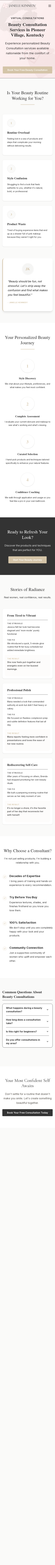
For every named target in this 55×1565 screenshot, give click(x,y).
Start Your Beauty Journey (27, 559)
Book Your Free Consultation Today (27, 1112)
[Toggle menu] (50, 6)
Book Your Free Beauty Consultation (27, 70)
